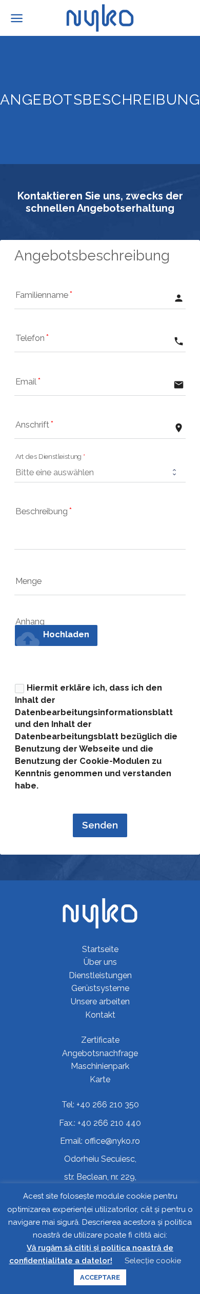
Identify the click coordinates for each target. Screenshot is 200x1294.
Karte (100, 1079)
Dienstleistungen (100, 975)
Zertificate (100, 1040)
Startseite (100, 949)
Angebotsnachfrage (100, 1053)
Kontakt (100, 1015)
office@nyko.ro (112, 1141)
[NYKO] (100, 18)
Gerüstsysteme (100, 988)
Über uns (100, 962)
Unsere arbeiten (100, 1001)
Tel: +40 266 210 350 (100, 1104)
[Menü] (17, 18)
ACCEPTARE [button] (100, 1277)
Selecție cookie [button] (153, 1260)
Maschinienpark (100, 1066)
